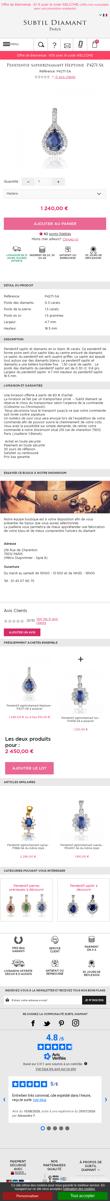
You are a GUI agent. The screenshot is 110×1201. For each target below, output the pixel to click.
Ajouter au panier (55, 223)
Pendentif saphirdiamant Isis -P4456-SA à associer (80, 719)
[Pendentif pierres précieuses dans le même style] (26, 905)
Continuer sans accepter (90, 1178)
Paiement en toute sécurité (24, 445)
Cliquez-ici (71, 239)
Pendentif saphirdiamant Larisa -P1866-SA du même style (28, 846)
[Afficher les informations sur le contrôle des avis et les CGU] (86, 1064)
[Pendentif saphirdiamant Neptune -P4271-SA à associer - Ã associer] (29, 678)
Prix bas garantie (17, 457)
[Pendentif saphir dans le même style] (83, 905)
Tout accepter (82, 1196)
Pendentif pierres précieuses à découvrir (26, 888)
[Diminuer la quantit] (28, 181)
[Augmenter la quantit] (58, 181)
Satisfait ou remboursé (21, 453)
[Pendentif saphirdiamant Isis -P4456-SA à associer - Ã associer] (80, 690)
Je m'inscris (94, 1000)
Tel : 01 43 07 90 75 (19, 581)
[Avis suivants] (105, 1099)
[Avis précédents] (4, 1099)
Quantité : (12, 181)
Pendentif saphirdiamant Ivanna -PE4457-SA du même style (81, 846)
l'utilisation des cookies (79, 1189)
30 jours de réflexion (19, 449)
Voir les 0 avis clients (47, 621)
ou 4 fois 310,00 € (37, 717)
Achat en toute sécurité (22, 441)
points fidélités (60, 234)
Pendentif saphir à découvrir (83, 888)
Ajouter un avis (22, 632)
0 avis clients (64, 77)
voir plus (39, 1100)
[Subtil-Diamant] (55, 25)
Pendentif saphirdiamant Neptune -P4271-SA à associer (29, 707)
